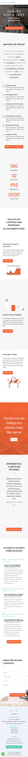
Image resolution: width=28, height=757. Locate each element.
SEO (17, 71)
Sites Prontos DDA (11, 752)
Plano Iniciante (14, 729)
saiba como (8, 260)
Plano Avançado (14, 730)
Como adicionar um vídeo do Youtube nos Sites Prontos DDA (14, 620)
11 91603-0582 (16, 739)
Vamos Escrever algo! (14, 28)
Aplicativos (11, 63)
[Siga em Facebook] (14, 711)
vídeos (17, 57)
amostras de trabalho (14, 146)
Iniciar (14, 439)
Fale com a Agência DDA (14, 747)
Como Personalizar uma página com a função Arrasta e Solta (13, 595)
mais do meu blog (14, 641)
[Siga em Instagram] (11, 711)
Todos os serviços (14, 529)
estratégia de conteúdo (15, 69)
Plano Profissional (14, 732)
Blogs (23, 60)
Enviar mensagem (17, 694)
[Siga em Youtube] (17, 711)
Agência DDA (9, 567)
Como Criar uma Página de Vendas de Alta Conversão (12, 565)
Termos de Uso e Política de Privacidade (14, 755)
